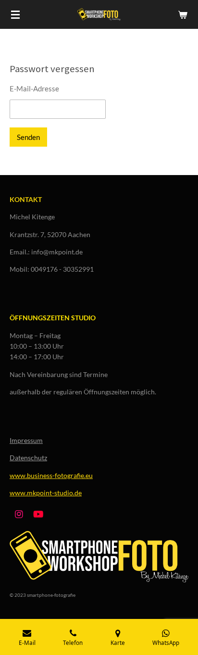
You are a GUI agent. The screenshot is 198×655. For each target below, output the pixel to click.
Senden (28, 137)
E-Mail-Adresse (34, 88)
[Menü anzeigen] (15, 14)
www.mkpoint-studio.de (46, 493)
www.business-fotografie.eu (51, 475)
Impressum (26, 440)
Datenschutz (28, 457)
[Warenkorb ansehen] (182, 14)
